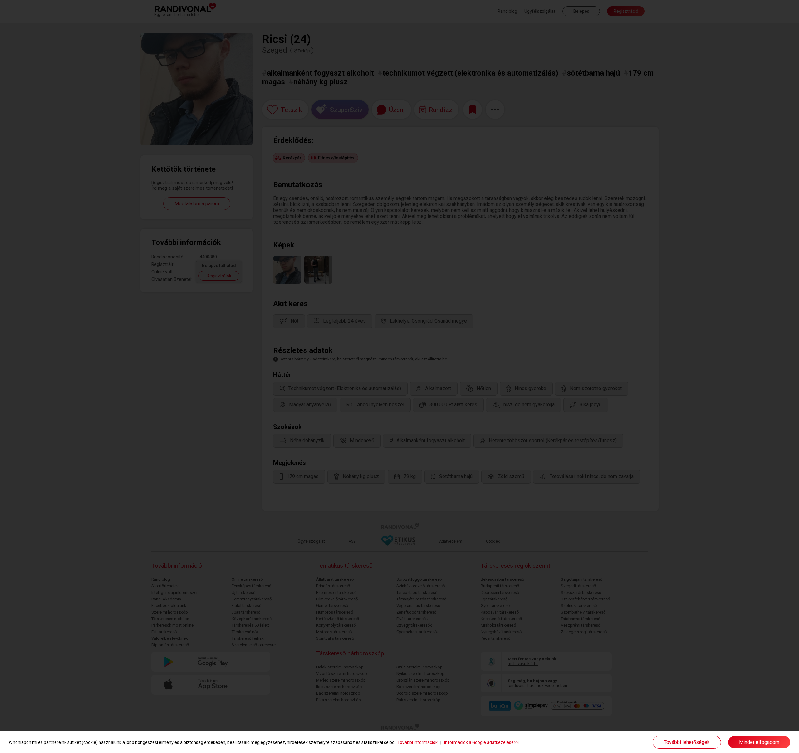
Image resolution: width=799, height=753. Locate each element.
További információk (417, 742)
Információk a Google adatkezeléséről (481, 742)
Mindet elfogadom (759, 742)
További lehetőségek (687, 742)
